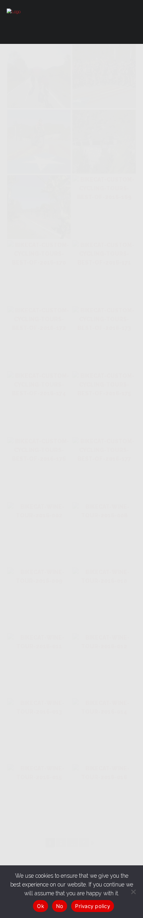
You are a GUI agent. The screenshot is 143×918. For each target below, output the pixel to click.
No (60, 906)
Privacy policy (92, 906)
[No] (133, 892)
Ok (40, 906)
